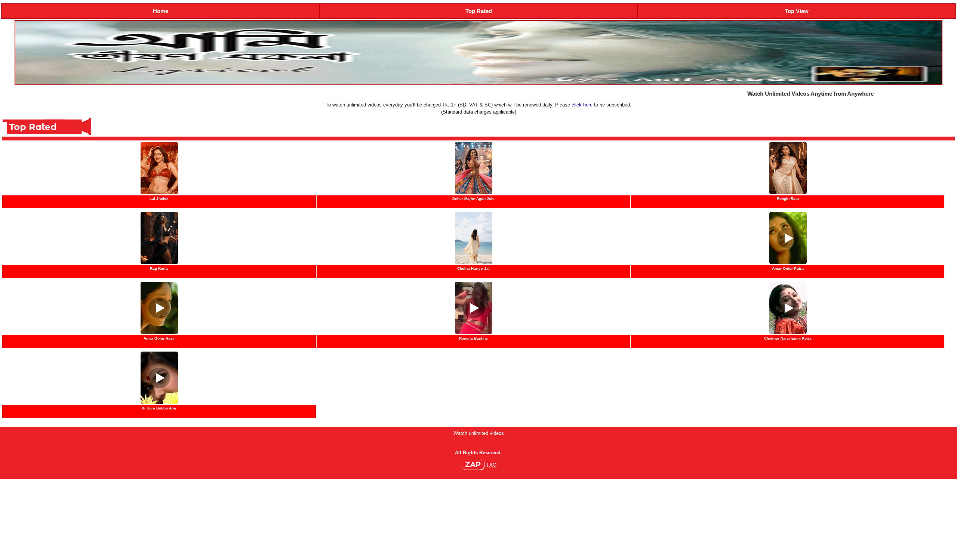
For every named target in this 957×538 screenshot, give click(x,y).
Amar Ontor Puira (788, 268)
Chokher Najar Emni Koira (788, 338)
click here (582, 105)
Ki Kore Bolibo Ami (159, 408)
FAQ (491, 465)
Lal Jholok (159, 199)
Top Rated (478, 11)
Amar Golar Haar (159, 338)
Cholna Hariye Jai (473, 268)
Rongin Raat (788, 199)
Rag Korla (159, 268)
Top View (797, 11)
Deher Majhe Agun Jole (473, 199)
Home (160, 11)
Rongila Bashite (473, 338)
